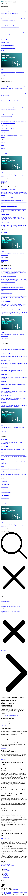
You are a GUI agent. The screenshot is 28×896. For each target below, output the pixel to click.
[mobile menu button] (14, 2)
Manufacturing (6, 870)
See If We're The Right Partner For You (9, 715)
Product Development (8, 875)
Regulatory (5, 873)
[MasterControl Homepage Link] (7, 1)
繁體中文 (19, 611)
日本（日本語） (13, 611)
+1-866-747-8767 (7, 864)
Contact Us (3, 865)
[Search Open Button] (14, 545)
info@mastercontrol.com (7, 863)
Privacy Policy (4, 892)
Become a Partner (5, 838)
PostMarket (6, 877)
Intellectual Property (18, 892)
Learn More (3, 725)
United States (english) (6, 601)
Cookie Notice (10, 892)
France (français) (16, 606)
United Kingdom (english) (6, 606)
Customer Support (10, 865)
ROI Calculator (4, 181)
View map (15, 889)
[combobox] (7, 531)
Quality (5, 869)
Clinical (5, 872)
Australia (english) (5, 611)
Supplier (5, 874)
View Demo (3, 182)
